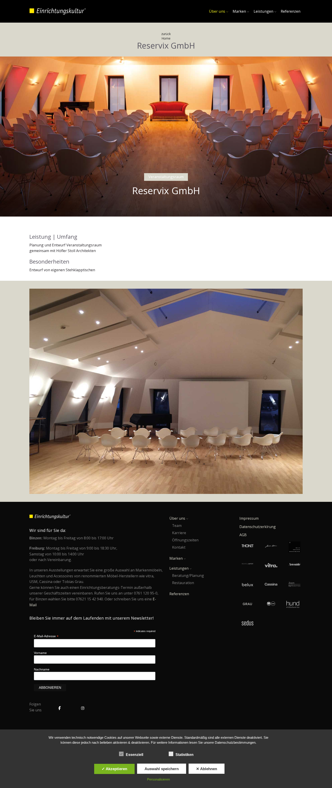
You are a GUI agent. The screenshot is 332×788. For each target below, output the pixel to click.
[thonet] (247, 547)
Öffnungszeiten (185, 540)
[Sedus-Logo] (247, 623)
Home (166, 38)
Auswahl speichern (162, 769)
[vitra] (271, 566)
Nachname (41, 669)
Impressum (249, 518)
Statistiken (184, 755)
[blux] (247, 584)
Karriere (179, 532)
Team (177, 525)
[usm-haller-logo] (271, 604)
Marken (239, 11)
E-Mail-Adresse (46, 636)
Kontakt (178, 547)
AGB (243, 534)
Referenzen (290, 11)
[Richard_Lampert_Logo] (247, 566)
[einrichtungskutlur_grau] (247, 604)
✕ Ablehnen (206, 769)
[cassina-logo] (271, 585)
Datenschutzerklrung (257, 526)
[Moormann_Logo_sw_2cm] (294, 547)
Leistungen (263, 11)
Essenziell (135, 755)
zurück (166, 34)
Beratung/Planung (188, 575)
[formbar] (271, 547)
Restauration (183, 582)
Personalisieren (158, 779)
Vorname (40, 653)
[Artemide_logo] (294, 566)
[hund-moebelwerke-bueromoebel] (292, 604)
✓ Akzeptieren (114, 769)
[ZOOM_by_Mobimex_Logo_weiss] (294, 585)
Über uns (217, 11)
